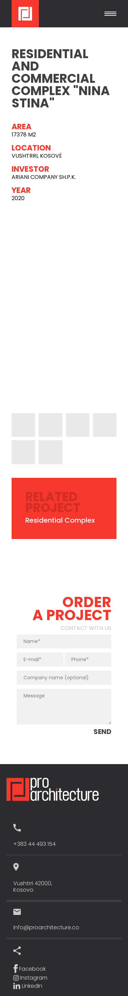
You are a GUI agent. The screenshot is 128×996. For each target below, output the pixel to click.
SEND (102, 731)
